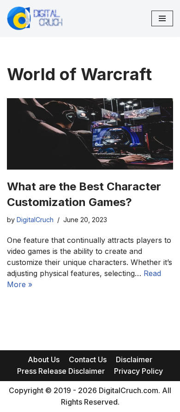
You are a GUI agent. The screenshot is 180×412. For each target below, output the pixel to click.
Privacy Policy (138, 371)
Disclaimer (134, 359)
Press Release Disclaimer (61, 371)
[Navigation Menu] (162, 18)
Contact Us (88, 359)
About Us (44, 359)
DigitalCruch (35, 220)
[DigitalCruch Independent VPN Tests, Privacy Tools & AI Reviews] (34, 18)
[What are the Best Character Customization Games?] (90, 134)
